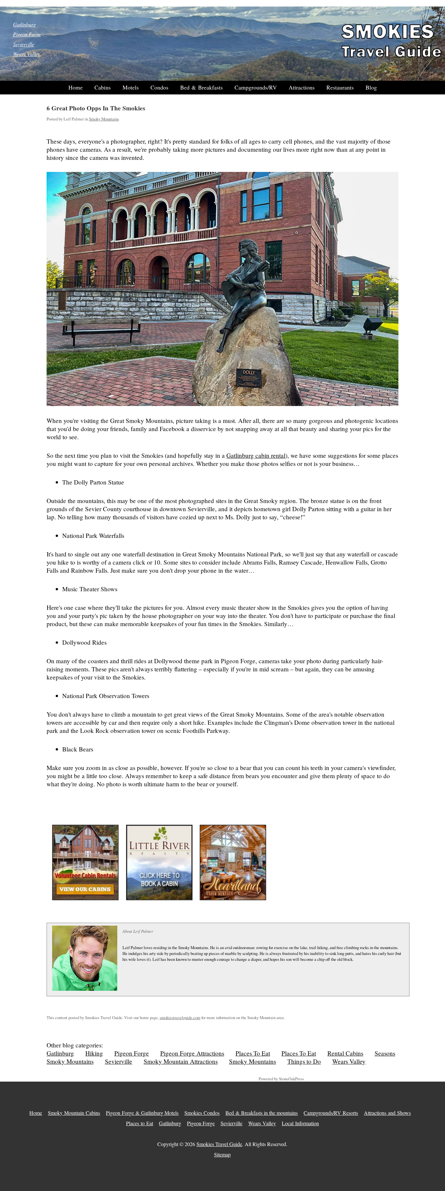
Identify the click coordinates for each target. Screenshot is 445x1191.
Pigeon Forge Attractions (192, 1053)
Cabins (102, 87)
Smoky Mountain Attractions (181, 1061)
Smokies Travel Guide (219, 1144)
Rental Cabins (345, 1053)
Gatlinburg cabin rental (255, 455)
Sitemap (222, 1154)
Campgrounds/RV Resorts (331, 1112)
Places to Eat (139, 1123)
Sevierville (23, 44)
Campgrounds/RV (256, 87)
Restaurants (340, 87)
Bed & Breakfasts (201, 87)
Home (75, 87)
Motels (130, 87)
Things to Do (304, 1061)
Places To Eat (253, 1053)
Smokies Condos (202, 1112)
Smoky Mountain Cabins (74, 1112)
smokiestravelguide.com (180, 1017)
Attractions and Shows (387, 1112)
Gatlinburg (24, 24)
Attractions (302, 87)
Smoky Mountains (104, 119)
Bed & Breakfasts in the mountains (261, 1112)
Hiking (94, 1053)
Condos (159, 87)
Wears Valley (26, 53)
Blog (371, 87)
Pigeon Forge (27, 34)
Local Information (300, 1123)
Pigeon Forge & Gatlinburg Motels (142, 1112)
